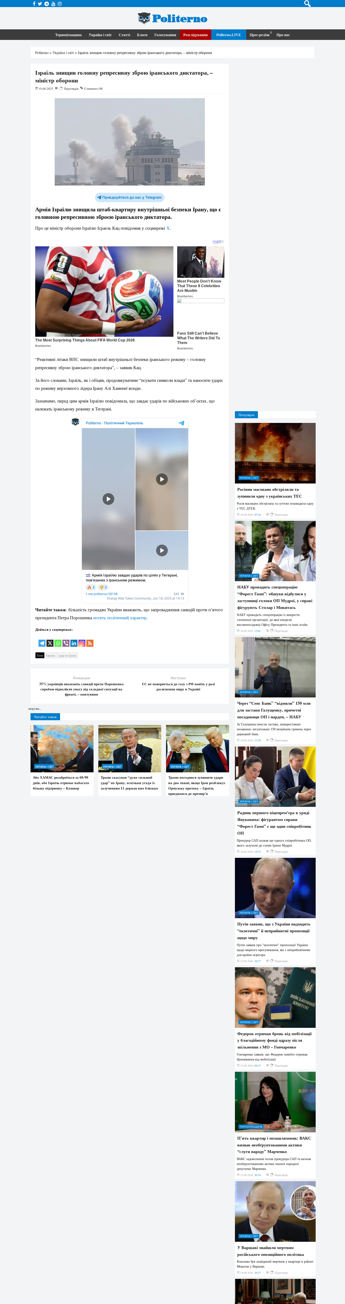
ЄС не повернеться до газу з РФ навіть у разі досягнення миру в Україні (178, 686)
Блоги (142, 34)
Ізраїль (50, 655)
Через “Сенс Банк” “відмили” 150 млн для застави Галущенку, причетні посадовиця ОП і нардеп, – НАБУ (273, 659)
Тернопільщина (68, 34)
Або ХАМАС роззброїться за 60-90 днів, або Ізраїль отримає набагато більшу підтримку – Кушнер (61, 783)
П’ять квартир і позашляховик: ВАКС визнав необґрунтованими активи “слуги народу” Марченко (274, 1093)
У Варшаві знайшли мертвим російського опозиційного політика (270, 1199)
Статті (124, 34)
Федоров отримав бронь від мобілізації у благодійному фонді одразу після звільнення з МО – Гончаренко (274, 989)
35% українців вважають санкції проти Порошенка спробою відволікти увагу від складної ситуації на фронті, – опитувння (81, 689)
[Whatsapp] (57, 639)
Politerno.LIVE (228, 34)
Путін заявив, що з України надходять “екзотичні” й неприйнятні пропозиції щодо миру (273, 879)
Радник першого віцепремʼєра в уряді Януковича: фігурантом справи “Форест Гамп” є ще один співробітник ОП (274, 771)
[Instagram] (81, 639)
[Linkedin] (73, 639)
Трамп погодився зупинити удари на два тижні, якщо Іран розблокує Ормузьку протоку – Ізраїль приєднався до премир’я (196, 785)
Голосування (165, 34)
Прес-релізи (259, 34)
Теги (40, 655)
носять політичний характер (120, 617)
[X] (50, 639)
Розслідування (195, 34)
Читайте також (45, 716)
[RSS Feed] (89, 639)
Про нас (283, 34)
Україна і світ (100, 34)
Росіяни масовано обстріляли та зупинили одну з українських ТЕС (269, 441)
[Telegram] (42, 639)
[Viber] (65, 639)
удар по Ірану (67, 655)
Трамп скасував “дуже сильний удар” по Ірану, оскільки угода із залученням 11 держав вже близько (129, 783)
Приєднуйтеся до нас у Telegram (132, 197)
